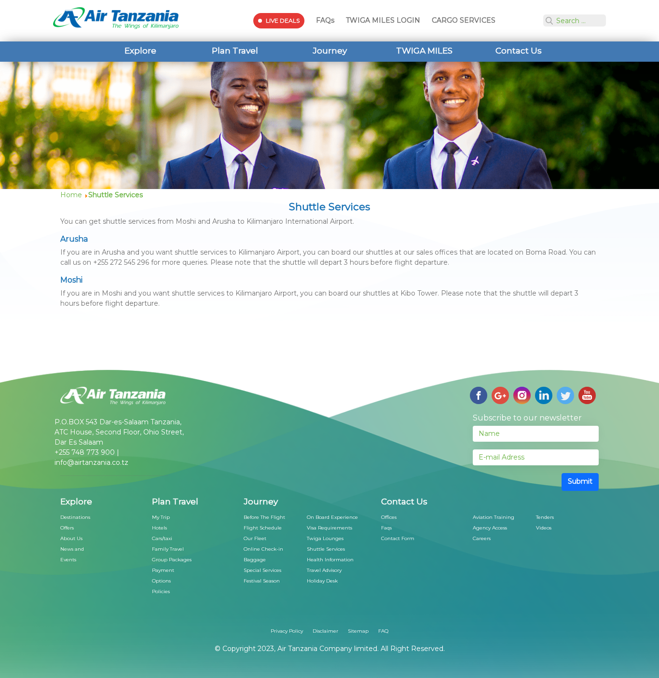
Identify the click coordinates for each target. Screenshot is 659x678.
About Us (71, 538)
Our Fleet (255, 538)
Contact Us (518, 50)
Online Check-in (263, 549)
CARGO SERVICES (463, 20)
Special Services (262, 570)
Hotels (159, 528)
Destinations (75, 517)
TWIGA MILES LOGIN (383, 20)
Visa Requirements (329, 528)
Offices (389, 517)
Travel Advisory (324, 570)
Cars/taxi (162, 538)
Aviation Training (493, 517)
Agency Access (490, 528)
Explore (140, 50)
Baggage (255, 559)
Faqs (386, 528)
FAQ (383, 631)
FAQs (325, 20)
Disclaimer (325, 631)
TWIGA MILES (424, 50)
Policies (161, 591)
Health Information (330, 559)
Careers (482, 538)
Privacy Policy (287, 631)
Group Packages (172, 559)
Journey (330, 50)
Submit (580, 481)
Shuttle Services (326, 549)
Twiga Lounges (325, 538)
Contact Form (397, 538)
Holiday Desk (322, 581)
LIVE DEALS (283, 20)
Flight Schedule (263, 528)
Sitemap (358, 631)
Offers (67, 528)
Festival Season (262, 581)
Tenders (545, 517)
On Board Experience (332, 517)
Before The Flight (264, 517)
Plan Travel (235, 50)
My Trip (161, 517)
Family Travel (168, 549)
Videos (543, 528)
